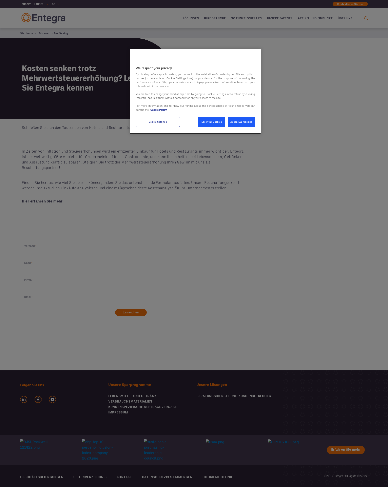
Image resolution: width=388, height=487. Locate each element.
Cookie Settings (158, 121)
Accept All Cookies (241, 121)
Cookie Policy (158, 109)
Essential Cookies (211, 121)
